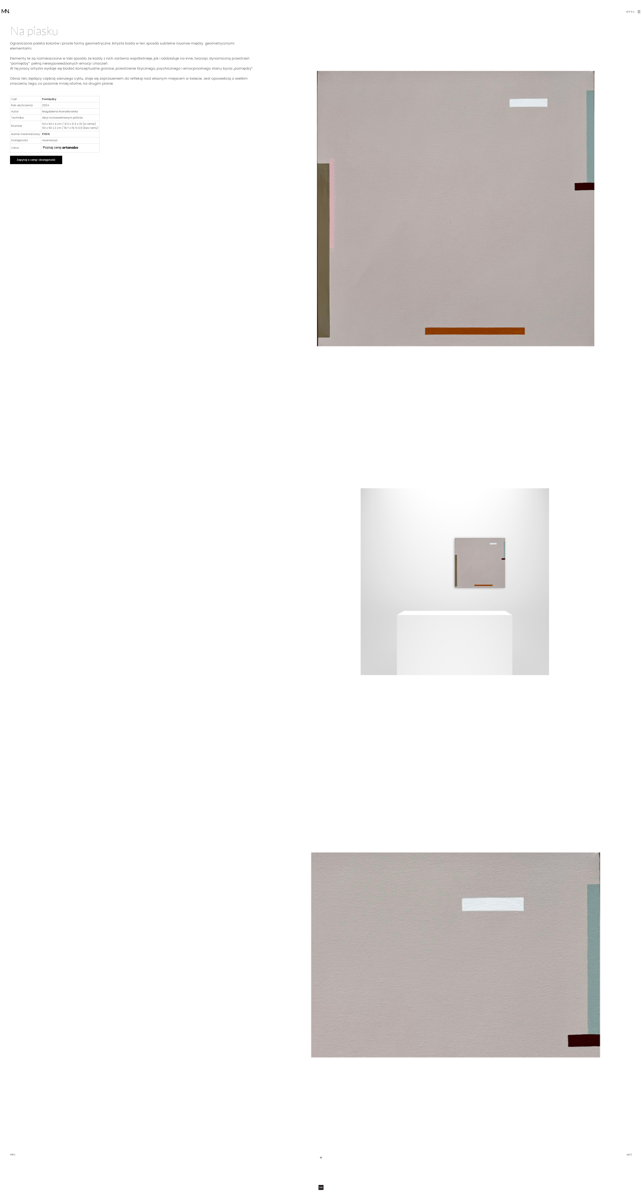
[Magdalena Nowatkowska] (6, 11)
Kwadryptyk (17, 1151)
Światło (628, 1151)
